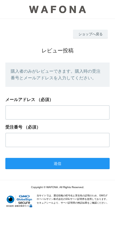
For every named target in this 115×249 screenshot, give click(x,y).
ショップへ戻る (90, 34)
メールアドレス (20, 99)
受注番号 (13, 127)
